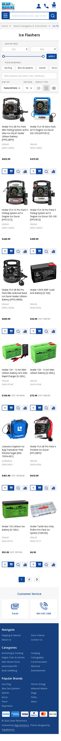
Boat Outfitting (9, 670)
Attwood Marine (39, 688)
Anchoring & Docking (12, 653)
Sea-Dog (8, 68)
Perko (34, 697)
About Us (6, 639)
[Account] (38, 6)
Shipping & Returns (11, 635)
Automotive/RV (9, 666)
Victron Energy (38, 684)
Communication (39, 661)
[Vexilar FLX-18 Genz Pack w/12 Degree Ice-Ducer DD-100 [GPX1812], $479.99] (43, 109)
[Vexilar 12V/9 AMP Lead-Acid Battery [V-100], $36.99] (43, 272)
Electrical (35, 666)
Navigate (8, 629)
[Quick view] (18, 171)
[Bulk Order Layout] (54, 88)
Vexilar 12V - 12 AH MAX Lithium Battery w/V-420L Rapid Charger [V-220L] (15, 373)
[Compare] (25, 171)
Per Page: (28, 82)
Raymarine (7, 705)
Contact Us (36, 639)
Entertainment (38, 670)
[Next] (37, 579)
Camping (35, 653)
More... (34, 701)
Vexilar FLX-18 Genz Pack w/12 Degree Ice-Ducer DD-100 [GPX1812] (43, 130)
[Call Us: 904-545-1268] (46, 6)
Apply (51, 56)
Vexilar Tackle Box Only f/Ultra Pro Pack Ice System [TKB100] (42, 529)
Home (5, 25)
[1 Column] (39, 88)
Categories (9, 647)
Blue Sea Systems (25, 68)
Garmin (42, 68)
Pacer (5, 701)
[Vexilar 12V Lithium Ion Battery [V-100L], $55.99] (15, 509)
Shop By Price (11, 44)
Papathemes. (8, 729)
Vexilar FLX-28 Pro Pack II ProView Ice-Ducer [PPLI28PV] (43, 449)
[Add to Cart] (11, 171)
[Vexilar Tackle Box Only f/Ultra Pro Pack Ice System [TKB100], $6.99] (43, 509)
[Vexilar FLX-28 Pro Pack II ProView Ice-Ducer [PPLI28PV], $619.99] (43, 429)
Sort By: (6, 82)
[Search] (53, 16)
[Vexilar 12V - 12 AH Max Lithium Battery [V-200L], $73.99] (43, 352)
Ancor (54, 68)
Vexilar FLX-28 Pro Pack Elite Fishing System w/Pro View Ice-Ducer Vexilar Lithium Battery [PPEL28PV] (15, 133)
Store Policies (38, 635)
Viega (33, 692)
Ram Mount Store (11, 661)
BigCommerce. (21, 725)
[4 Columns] (46, 88)
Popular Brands (13, 62)
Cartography (37, 657)
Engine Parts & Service (13, 657)
